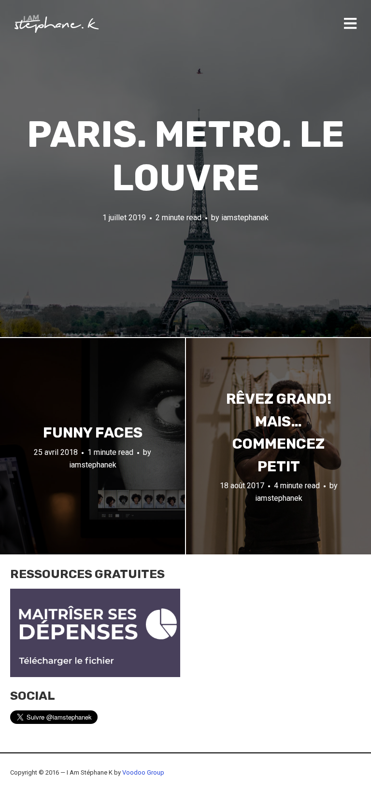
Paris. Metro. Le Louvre (185, 156)
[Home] (56, 23)
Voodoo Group (143, 772)
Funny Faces (93, 432)
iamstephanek (245, 217)
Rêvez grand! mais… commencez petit (278, 432)
